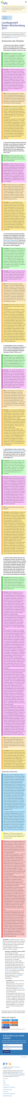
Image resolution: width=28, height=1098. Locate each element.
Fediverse (6, 1020)
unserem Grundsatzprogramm (12, 108)
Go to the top (24, 1057)
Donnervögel (8, 970)
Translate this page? (7, 1095)
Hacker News (6, 1022)
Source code (5, 1091)
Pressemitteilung (14, 37)
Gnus (22, 965)
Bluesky (14, 1020)
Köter (18, 969)
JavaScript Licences (7, 1089)
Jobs (4, 1080)
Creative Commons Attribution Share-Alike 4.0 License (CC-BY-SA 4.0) (14, 1074)
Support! (6, 1027)
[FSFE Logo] (4, 2)
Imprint (4, 1082)
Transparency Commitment (9, 1087)
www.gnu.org (21, 988)
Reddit (14, 1022)
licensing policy (15, 1076)
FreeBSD (18, 975)
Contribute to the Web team (9, 1093)
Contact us (5, 1078)
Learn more (6, 1030)
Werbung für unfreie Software (14, 451)
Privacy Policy (6, 1085)
